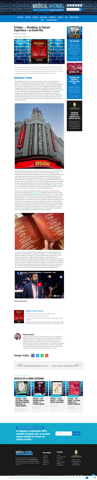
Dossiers (35, 17)
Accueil (58, 455)
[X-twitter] (73, 5)
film (52, 194)
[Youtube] (76, 5)
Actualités (20, 17)
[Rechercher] (80, 9)
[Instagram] (71, 5)
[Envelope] (81, 5)
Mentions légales (61, 462)
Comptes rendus (74, 17)
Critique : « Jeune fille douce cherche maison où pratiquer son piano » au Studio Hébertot (22, 402)
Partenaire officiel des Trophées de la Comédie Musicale (74, 115)
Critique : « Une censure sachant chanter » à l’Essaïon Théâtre (38, 401)
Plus (42, 20)
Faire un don (60, 458)
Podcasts (60, 17)
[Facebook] (68, 5)
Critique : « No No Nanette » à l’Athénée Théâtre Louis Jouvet (57, 400)
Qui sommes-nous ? (52, 20)
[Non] (95, 477)
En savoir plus (74, 58)
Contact (58, 460)
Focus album (43, 17)
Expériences (52, 17)
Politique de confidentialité (60, 464)
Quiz (66, 17)
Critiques (28, 17)
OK (87, 477)
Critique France (21, 42)
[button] (33, 355)
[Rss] (78, 5)
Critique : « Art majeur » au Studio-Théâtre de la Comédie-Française (74, 401)
